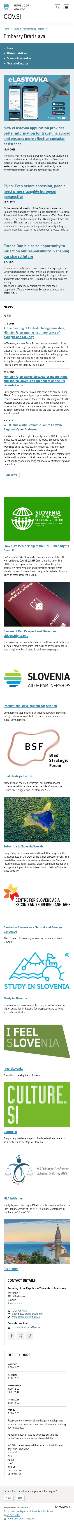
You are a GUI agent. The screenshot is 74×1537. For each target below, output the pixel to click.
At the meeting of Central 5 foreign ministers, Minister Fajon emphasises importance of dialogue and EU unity (34, 332)
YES (8, 1498)
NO (20, 1498)
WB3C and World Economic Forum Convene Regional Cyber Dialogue (33, 427)
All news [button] (11, 475)
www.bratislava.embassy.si (26, 1316)
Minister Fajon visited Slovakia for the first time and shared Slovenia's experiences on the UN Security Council (36, 380)
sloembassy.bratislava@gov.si (27, 1313)
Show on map (15, 1303)
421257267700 (19, 1310)
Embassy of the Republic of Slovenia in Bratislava (28, 1511)
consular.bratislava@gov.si (26, 1327)
